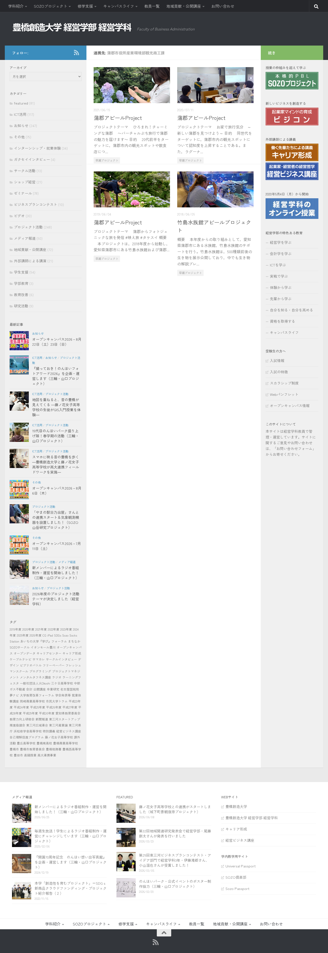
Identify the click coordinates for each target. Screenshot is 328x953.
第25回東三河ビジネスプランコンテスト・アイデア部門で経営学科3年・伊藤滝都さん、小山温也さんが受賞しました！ (175, 860)
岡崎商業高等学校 (32, 701)
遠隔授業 (30, 755)
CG (44, 635)
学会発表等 (63, 695)
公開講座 (39, 689)
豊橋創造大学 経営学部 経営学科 (251, 817)
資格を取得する (282, 321)
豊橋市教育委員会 (32, 749)
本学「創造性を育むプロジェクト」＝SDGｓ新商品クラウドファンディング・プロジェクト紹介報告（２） (71, 888)
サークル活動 (25, 170)
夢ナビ (14, 695)
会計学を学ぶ (281, 253)
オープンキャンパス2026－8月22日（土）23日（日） (56, 342)
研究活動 (21, 305)
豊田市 (18, 755)
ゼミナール (23, 193)
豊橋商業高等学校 (65, 743)
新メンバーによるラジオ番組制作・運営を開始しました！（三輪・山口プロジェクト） (55, 572)
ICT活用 (20, 114)
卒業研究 (53, 689)
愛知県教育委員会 (67, 713)
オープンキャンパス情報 (290, 405)
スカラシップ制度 (284, 383)
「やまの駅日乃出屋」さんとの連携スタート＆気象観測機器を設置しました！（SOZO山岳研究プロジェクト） (55, 520)
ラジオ (56, 677)
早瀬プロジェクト (106, 160)
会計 (29, 689)
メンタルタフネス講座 (35, 677)
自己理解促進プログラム (27, 737)
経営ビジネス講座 (68, 731)
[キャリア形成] (292, 159)
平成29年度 (30, 713)
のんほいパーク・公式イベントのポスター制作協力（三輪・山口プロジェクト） (175, 884)
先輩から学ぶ (281, 298)
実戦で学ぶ (279, 276)
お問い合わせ (222, 6)
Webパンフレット (284, 394)
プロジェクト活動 (28, 226)
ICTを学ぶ (278, 264)
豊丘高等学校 (26, 743)
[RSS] (76, 52)
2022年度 (53, 629)
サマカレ (38, 659)
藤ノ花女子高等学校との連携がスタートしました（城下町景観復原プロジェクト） (175, 809)
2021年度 (41, 629)
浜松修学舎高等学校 (28, 731)
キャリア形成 (71, 653)
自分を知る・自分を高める (291, 309)
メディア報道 (25, 238)
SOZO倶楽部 (235, 877)
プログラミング (40, 671)
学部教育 (21, 283)
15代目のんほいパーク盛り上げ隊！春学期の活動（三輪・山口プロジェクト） (55, 435)
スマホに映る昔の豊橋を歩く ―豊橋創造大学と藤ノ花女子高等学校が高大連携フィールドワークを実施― (55, 464)
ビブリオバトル (31, 665)
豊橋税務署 (53, 749)
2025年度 (23, 635)
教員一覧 (152, 6)
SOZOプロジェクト (50, 6)
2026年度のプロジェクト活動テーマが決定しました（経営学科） (55, 598)
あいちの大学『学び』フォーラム (43, 641)
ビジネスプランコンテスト (35, 204)
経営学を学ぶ (281, 242)
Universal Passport (240, 865)
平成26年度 (53, 707)
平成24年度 (21, 707)
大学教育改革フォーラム (37, 695)
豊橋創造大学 (236, 806)
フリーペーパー (54, 665)
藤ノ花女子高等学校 (59, 737)
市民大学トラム (57, 701)
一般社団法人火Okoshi (35, 683)
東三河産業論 (58, 725)
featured (21, 102)
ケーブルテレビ (20, 659)
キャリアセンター (48, 653)
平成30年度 (47, 713)
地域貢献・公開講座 (183, 6)
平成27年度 (69, 707)
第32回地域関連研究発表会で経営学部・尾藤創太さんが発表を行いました (175, 833)
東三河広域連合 (37, 725)
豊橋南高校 (44, 743)
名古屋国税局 (69, 689)
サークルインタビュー (61, 659)
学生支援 (21, 272)
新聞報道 (42, 719)
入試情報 (277, 360)
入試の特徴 (279, 371)
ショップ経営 (25, 181)
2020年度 (28, 629)
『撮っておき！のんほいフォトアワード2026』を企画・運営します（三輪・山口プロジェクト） (55, 376)
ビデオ (19, 215)
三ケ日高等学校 (62, 683)
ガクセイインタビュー (32, 159)
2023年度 (66, 629)
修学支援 (85, 6)
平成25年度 (37, 707)
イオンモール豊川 (43, 647)
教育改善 (21, 294)
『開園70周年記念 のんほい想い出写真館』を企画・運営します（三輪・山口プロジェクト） (71, 862)
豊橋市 (14, 749)
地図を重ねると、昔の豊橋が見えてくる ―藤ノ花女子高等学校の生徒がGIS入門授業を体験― (56, 407)
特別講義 (49, 731)
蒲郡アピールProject (118, 117)
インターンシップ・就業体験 (37, 148)
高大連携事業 (46, 755)
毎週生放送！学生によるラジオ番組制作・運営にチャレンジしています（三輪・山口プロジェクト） (71, 835)
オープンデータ (25, 653)
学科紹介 (16, 6)
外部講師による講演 (30, 260)
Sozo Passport (237, 888)
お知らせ (21, 125)
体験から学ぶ (281, 287)
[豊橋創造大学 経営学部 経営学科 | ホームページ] (72, 27)
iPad (50, 635)
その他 (19, 136)
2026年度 (36, 635)
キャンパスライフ (118, 6)
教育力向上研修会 (22, 719)
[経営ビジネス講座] (292, 178)
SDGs (57, 635)
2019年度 (15, 629)
